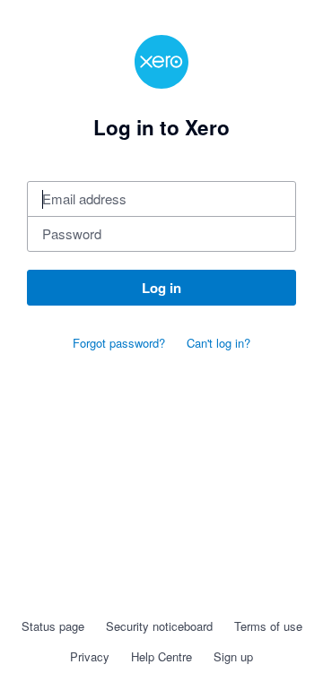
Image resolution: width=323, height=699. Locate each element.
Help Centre (161, 656)
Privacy (89, 656)
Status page (53, 625)
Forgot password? (119, 342)
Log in (161, 288)
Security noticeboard (159, 625)
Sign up (233, 656)
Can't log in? (218, 342)
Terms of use (268, 625)
